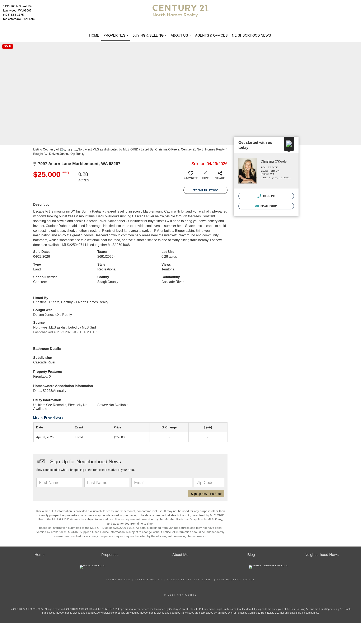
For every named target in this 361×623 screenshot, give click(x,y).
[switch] (190, 177)
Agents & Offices (211, 35)
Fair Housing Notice (236, 580)
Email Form (268, 206)
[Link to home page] (180, 14)
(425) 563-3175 (13, 14)
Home (94, 35)
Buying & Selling (150, 38)
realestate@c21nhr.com (19, 18)
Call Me (268, 196)
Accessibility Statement (190, 580)
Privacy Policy (149, 580)
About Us (182, 38)
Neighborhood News (251, 35)
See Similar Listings (205, 190)
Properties (116, 37)
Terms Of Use (118, 580)
